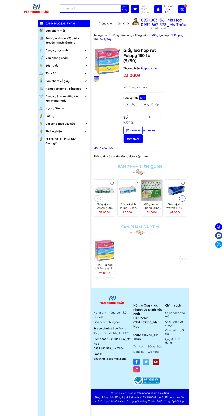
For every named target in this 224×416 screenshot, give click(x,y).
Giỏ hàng (153, 351)
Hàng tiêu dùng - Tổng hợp (63, 88)
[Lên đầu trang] (220, 408)
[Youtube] (156, 362)
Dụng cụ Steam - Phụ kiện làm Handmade (62, 98)
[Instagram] (136, 369)
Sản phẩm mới (55, 30)
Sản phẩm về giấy (57, 81)
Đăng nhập (155, 346)
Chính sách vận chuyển (174, 323)
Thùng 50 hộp (150, 104)
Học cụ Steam (55, 108)
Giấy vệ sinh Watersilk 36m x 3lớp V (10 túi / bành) (175, 205)
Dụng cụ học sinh (57, 50)
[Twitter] (146, 362)
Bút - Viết (52, 65)
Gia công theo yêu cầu (60, 123)
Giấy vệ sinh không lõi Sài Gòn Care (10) (152, 205)
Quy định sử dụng (172, 340)
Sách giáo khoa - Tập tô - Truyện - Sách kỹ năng (62, 40)
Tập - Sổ (51, 73)
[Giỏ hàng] (182, 9)
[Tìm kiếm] (125, 9)
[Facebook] (136, 362)
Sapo (182, 401)
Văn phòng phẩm (57, 58)
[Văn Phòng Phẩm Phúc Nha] (36, 8)
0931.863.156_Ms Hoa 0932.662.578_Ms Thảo (163, 22)
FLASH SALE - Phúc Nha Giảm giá (61, 141)
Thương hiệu (54, 131)
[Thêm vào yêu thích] (118, 50)
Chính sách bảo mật (175, 314)
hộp (142, 98)
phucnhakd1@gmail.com (110, 358)
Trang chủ (105, 23)
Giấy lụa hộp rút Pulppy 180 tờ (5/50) (104, 266)
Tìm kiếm (139, 346)
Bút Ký (50, 116)
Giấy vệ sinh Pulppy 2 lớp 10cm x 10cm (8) (128, 205)
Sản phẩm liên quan (140, 166)
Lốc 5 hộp (130, 104)
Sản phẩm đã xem (140, 226)
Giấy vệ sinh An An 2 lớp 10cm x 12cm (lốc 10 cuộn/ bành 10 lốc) (104, 205)
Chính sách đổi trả (174, 332)
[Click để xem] (107, 61)
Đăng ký (138, 351)
